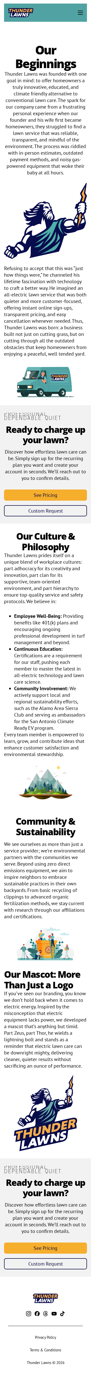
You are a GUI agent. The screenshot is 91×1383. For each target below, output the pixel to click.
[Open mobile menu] (80, 13)
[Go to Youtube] (54, 1314)
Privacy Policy (45, 1337)
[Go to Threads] (45, 1314)
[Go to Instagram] (28, 1314)
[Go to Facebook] (37, 1314)
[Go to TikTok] (62, 1314)
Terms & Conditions (45, 1350)
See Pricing (45, 495)
